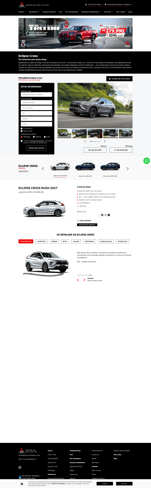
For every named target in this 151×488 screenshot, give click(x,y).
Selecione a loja (26, 91)
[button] (27, 33)
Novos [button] (21, 12)
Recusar (124, 484)
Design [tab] (54, 241)
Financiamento (97, 450)
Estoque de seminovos (56, 478)
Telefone (38, 137)
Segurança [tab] (89, 241)
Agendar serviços (76, 466)
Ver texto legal (75, 42)
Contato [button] (107, 12)
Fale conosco (96, 470)
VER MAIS (82, 206)
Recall (94, 458)
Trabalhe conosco (98, 478)
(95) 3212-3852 (94, 4)
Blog (130, 12)
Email (48, 137)
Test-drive (120, 12)
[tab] (60, 168)
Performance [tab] (25, 241)
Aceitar (104, 484)
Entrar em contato (36, 148)
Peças (72, 470)
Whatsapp (26, 137)
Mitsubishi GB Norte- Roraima (119, 4)
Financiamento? (28, 128)
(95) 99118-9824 (122, 150)
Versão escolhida (26, 99)
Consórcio (95, 454)
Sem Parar (95, 462)
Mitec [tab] (65, 241)
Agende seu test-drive (120, 79)
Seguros (73, 478)
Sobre (94, 474)
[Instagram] (20, 467)
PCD (60, 12)
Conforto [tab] (41, 241)
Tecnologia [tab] (122, 241)
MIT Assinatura (71, 12)
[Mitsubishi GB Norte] (33, 4)
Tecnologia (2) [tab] (106, 241)
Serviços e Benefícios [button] (90, 12)
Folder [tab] (76, 241)
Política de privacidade (122, 450)
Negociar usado (27, 131)
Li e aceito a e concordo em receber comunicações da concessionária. (37, 141)
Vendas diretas (49, 12)
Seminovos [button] (33, 12)
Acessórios (74, 474)
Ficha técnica (85, 221)
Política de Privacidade (36, 141)
